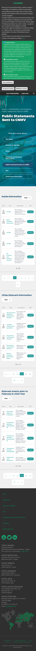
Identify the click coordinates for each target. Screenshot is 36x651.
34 (14, 380)
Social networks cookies (11, 74)
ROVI (4, 494)
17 (30, 476)
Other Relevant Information (17, 295)
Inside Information (12, 196)
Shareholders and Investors (14, 517)
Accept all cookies (8, 88)
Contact (6, 523)
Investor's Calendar (13, 145)
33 (30, 374)
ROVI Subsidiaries (12, 93)
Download (30, 211)
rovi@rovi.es (24, 551)
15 (21, 475)
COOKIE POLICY (16, 642)
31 (21, 373)
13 (13, 476)
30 (17, 374)
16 (26, 476)
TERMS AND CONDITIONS (20, 640)
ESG (7, 170)
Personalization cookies (11, 59)
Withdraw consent (21, 88)
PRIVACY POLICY (7, 640)
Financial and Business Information (14, 158)
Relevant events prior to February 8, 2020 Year (15, 392)
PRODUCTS (6, 500)
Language (25, 93)
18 (14, 482)
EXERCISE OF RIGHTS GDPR (24, 642)
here (23, 38)
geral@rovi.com (11, 606)
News (8, 151)
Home (4, 109)
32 (26, 374)
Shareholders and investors (20, 109)
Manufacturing (9, 506)
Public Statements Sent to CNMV (17, 165)
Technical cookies (10, 42)
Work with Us (8, 529)
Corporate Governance (14, 176)
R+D (4, 512)
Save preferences (8, 82)
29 (13, 374)
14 (17, 476)
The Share (9, 139)
